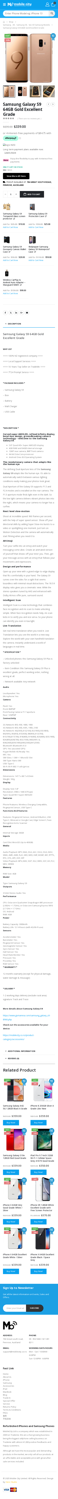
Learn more (10, 152)
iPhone (6, 1380)
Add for (14, 224)
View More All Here (16, 176)
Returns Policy (9, 1406)
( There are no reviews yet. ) (29, 118)
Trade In (7, 1397)
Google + (21, 312)
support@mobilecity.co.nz (15, 1351)
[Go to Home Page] (4, 21)
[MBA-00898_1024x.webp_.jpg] (7, 240)
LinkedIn (16, 312)
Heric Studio (11, 1482)
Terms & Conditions (12, 1409)
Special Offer (9, 1400)
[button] (5, 4)
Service (6, 1403)
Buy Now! (11, 1122)
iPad (5, 1389)
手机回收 (7, 1418)
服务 (5, 1415)
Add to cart (33, 194)
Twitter (10, 312)
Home (5, 1374)
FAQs (5, 1412)
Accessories (8, 1386)
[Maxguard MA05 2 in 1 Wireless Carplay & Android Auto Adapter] (7, 273)
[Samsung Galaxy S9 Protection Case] (32, 206)
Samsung (7, 1383)
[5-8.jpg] (32, 240)
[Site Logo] (20, 4)
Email (27, 312)
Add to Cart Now (10, 227)
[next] (53, 104)
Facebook (5, 312)
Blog (5, 1394)
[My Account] (47, 4)
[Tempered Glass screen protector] (7, 206)
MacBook (7, 1391)
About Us (7, 1377)
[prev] (48, 104)
